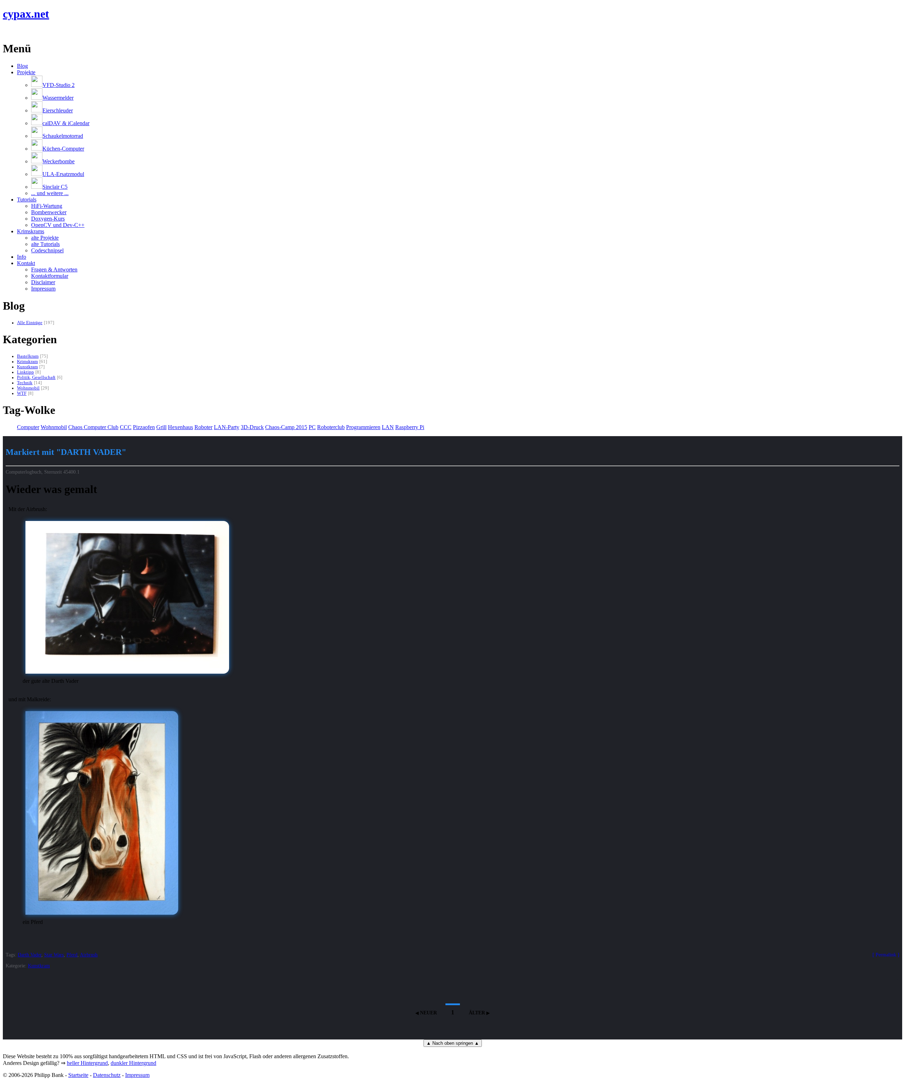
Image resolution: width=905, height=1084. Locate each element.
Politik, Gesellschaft (36, 377)
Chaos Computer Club (93, 427)
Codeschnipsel (47, 250)
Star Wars (54, 954)
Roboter (203, 427)
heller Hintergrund (87, 1063)
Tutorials (26, 200)
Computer (28, 427)
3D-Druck (252, 427)
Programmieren (363, 427)
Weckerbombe (58, 161)
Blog (22, 66)
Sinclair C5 (55, 187)
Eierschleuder (57, 110)
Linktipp (25, 372)
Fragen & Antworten (54, 269)
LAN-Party (226, 427)
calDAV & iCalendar (65, 123)
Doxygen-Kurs (48, 219)
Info (21, 257)
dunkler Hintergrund (133, 1063)
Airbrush (89, 954)
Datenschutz (107, 1075)
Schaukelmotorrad (62, 136)
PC (312, 427)
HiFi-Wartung (46, 206)
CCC (126, 427)
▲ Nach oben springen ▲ (452, 1043)
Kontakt (26, 263)
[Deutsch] (14, 31)
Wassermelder (58, 98)
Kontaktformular (49, 276)
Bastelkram (28, 356)
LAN (388, 427)
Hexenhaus (180, 427)
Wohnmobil (28, 388)
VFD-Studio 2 (58, 85)
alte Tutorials (45, 244)
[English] (6, 31)
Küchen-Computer (63, 149)
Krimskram (27, 361)
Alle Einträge (29, 322)
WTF (22, 393)
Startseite (78, 1075)
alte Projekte (45, 238)
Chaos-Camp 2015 (286, 427)
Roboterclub (331, 427)
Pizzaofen (144, 427)
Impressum (43, 289)
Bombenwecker (48, 212)
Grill (161, 427)
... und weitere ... (50, 193)
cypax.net (26, 13)
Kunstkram (27, 366)
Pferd (71, 954)
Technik (25, 382)
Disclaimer (43, 282)
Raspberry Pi (409, 427)
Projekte (26, 72)
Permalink (886, 954)
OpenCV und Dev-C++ (57, 225)
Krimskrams (30, 231)
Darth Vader (29, 954)
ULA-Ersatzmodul (63, 174)
